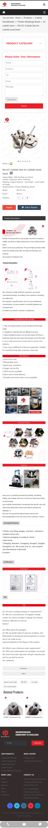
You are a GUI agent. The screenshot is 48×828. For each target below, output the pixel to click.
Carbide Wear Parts (8, 764)
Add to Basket (31, 207)
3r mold (34, 682)
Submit (24, 106)
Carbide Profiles (7, 767)
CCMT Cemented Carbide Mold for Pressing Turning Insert (13, 717)
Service (4, 792)
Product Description (12, 218)
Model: (5, 190)
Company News (29, 758)
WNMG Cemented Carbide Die (34, 717)
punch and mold (10, 682)
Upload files (11, 100)
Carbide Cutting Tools (8, 761)
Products (4, 782)
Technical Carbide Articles (33, 761)
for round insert (10, 686)
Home (3, 779)
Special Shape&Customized (11, 771)
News (3, 788)
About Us (4, 785)
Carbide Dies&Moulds (9, 758)
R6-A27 (24, 682)
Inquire (9, 207)
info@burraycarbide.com (32, 792)
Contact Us (5, 795)
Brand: (5, 194)
